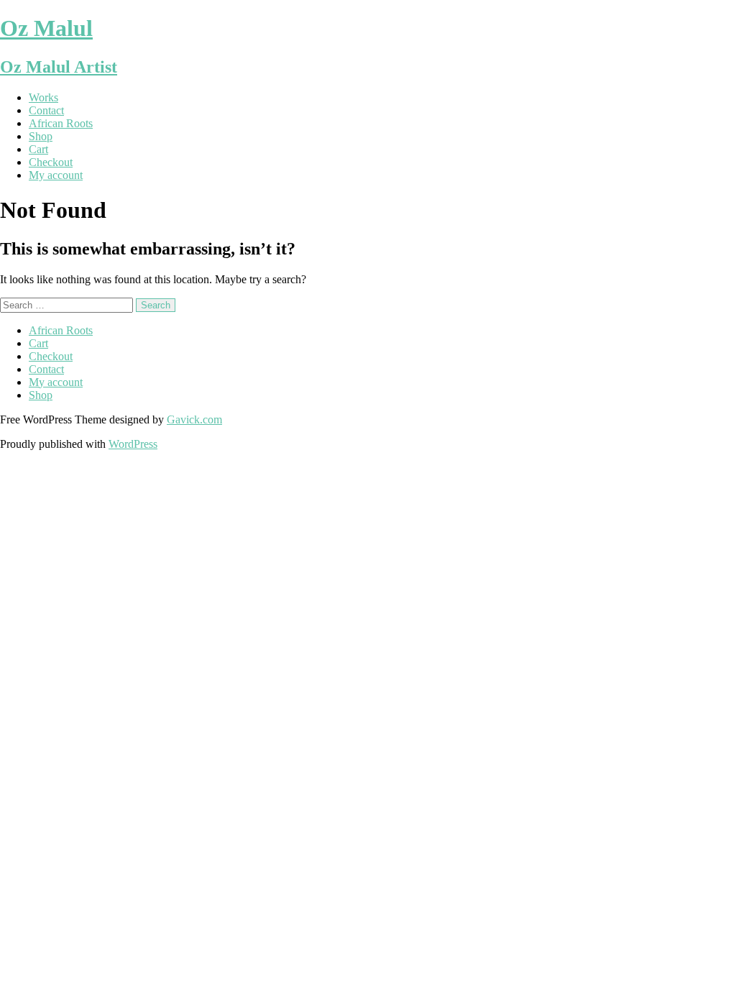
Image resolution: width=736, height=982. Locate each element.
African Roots (61, 123)
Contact (46, 110)
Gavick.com (194, 419)
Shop (40, 136)
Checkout (51, 162)
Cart (38, 149)
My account (56, 175)
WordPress (133, 444)
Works (43, 97)
